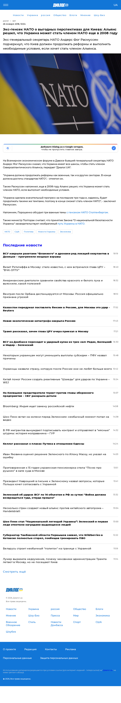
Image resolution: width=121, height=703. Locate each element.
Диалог (6, 21)
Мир (14, 21)
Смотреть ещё (14, 571)
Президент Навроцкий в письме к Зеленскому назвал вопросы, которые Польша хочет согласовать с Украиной (53, 483)
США (17, 232)
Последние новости (22, 245)
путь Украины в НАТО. (71, 223)
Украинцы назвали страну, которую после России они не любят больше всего (57, 368)
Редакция (30, 649)
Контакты (51, 649)
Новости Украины (46, 232)
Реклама (70, 649)
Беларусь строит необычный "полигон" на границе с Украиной (47, 548)
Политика (28, 232)
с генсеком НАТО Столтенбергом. (88, 212)
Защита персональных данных (59, 658)
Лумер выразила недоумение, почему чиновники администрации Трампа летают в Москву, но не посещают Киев (55, 561)
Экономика (65, 232)
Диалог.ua (107, 670)
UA (116, 5)
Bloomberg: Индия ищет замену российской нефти (38, 406)
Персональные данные (17, 658)
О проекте (9, 649)
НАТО (7, 232)
